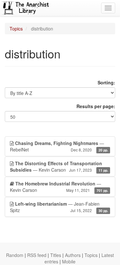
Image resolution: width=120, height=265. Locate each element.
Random (14, 255)
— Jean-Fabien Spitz (59, 207)
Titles (55, 255)
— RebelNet (59, 146)
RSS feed (36, 255)
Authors (73, 255)
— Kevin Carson (59, 166)
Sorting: (106, 82)
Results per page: (95, 106)
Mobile (69, 261)
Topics (16, 28)
